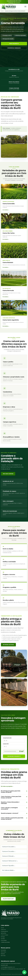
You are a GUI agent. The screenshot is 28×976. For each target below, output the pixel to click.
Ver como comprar (8, 473)
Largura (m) (6, 743)
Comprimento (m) (7, 737)
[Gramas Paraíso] (11, 6)
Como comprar (4, 935)
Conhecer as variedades (14, 48)
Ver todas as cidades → (8, 870)
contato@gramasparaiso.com (8, 967)
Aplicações (3, 933)
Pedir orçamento (14, 43)
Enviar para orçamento (14, 756)
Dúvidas (3, 938)
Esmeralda (3, 950)
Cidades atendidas (5, 942)
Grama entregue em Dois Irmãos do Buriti (10, 963)
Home (2, 11)
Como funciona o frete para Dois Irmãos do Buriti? (11, 797)
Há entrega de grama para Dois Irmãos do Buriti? (10, 791)
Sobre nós (3, 929)
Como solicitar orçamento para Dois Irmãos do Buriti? (12, 818)
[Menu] (25, 7)
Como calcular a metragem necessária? (9, 808)
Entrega (3, 936)
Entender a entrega (8, 644)
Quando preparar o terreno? (9, 813)
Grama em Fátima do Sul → (10, 861)
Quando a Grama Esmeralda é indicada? (10, 802)
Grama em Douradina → (9, 846)
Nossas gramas (4, 931)
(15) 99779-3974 (4, 965)
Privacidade (4, 940)
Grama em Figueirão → (8, 865)
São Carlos (3, 951)
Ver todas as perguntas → (7, 786)
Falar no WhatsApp (8, 898)
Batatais (3, 953)
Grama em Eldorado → (8, 856)
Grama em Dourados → (8, 851)
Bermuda (3, 955)
